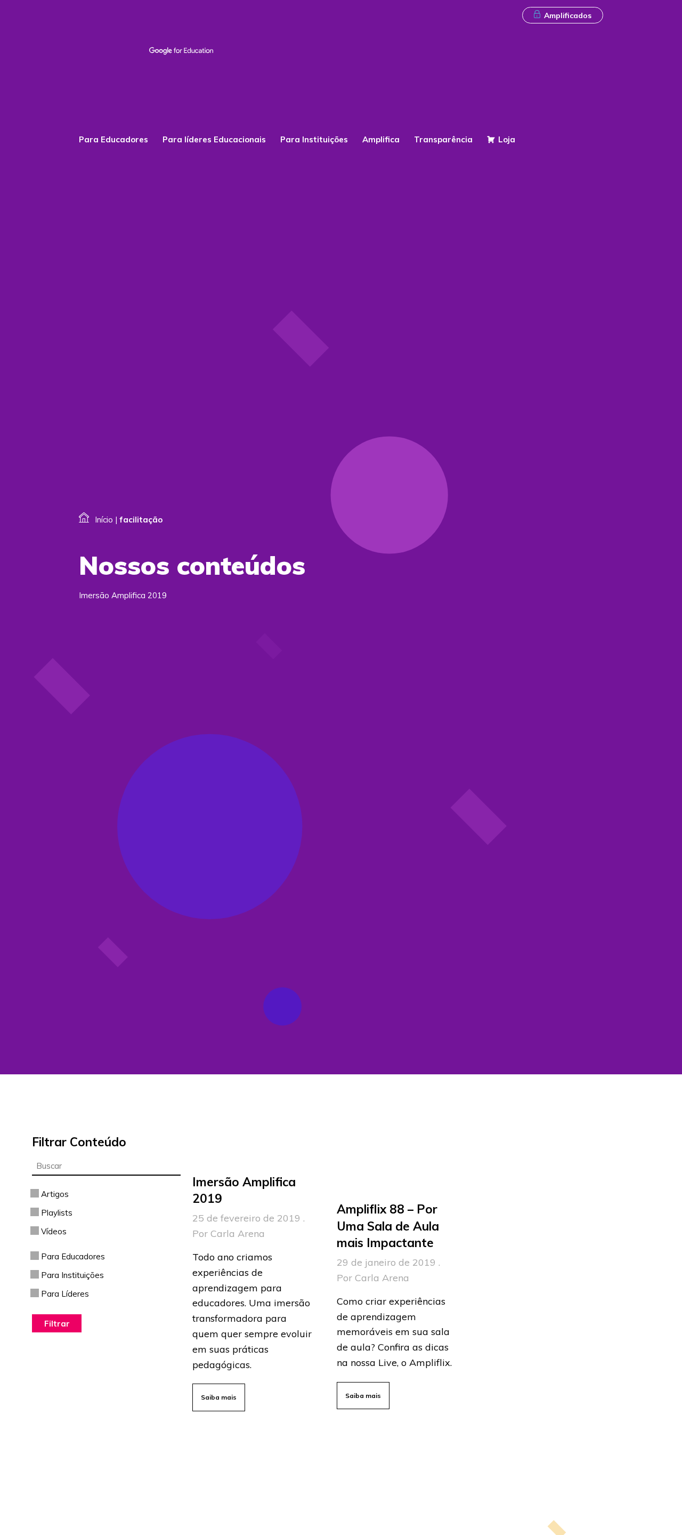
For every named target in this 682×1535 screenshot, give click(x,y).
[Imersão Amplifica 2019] (256, 1289)
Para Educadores (113, 139)
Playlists (55, 1213)
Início (104, 520)
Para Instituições (314, 139)
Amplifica (381, 139)
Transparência (443, 139)
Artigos (54, 1194)
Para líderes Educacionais (214, 139)
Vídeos (53, 1231)
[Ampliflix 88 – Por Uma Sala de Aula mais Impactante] (401, 1303)
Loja (506, 139)
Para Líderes (64, 1294)
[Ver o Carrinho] (596, 113)
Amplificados (567, 15)
